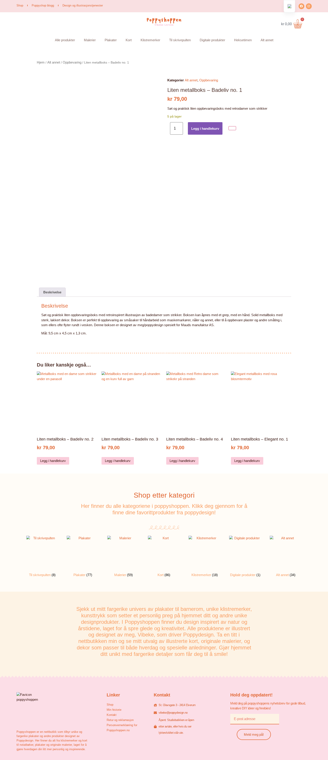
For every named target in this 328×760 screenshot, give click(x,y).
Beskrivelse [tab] (52, 292)
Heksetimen (243, 40)
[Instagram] (309, 6)
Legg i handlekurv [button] (53, 461)
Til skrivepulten (180, 40)
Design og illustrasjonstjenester (82, 5)
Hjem (41, 62)
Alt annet (267, 40)
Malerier (90, 40)
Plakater (111, 40)
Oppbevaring (72, 62)
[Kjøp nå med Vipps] (232, 128)
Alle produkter (65, 40)
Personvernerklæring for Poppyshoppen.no (122, 727)
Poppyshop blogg (43, 5)
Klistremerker (150, 40)
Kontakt (111, 715)
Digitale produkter (212, 40)
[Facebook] (301, 6)
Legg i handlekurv (205, 128)
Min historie (114, 709)
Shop (20, 5)
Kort (129, 40)
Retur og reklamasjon (120, 720)
